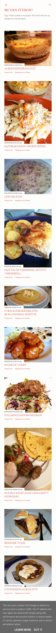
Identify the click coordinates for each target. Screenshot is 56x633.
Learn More (23, 629)
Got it (38, 629)
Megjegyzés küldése (22, 72)
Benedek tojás (14, 543)
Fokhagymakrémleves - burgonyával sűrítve (21, 312)
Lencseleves (13, 196)
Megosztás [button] (8, 72)
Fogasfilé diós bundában (23, 415)
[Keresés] (50, 4)
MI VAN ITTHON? (18, 10)
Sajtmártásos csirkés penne (25, 146)
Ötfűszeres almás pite (20, 589)
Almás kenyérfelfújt (20, 68)
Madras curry (15, 365)
